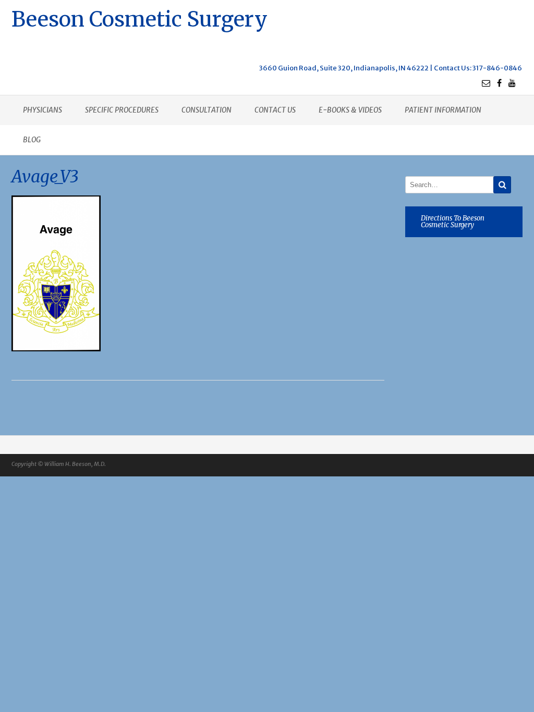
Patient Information (443, 110)
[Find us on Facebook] (499, 83)
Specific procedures (122, 110)
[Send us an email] (486, 83)
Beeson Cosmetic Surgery (139, 18)
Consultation (206, 110)
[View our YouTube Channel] (512, 83)
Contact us (275, 110)
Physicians (42, 110)
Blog (32, 139)
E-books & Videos (350, 110)
